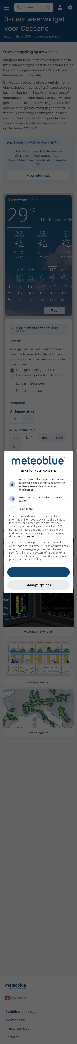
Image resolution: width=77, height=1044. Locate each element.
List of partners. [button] (25, 536)
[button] (38, 509)
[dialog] (38, 522)
